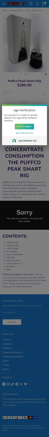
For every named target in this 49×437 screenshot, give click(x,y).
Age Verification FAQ (24, 133)
